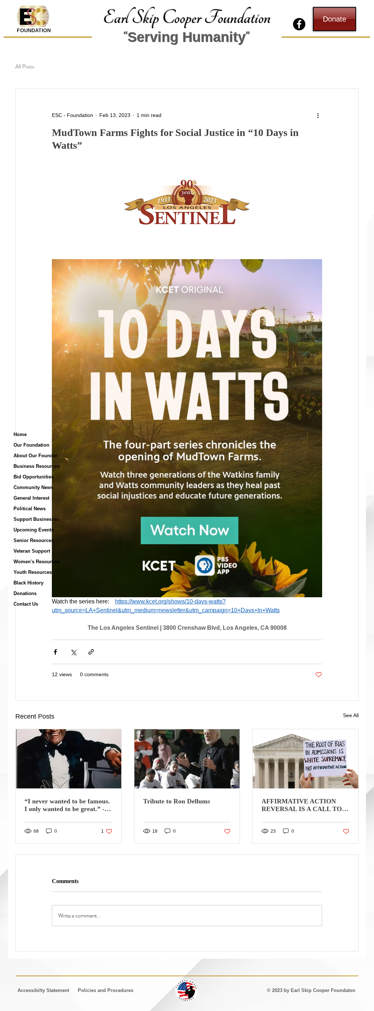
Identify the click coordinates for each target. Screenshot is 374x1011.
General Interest (31, 498)
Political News (30, 508)
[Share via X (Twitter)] (73, 651)
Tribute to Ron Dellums (176, 801)
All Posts (24, 67)
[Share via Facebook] (55, 651)
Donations (25, 593)
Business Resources (37, 466)
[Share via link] (91, 651)
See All (351, 715)
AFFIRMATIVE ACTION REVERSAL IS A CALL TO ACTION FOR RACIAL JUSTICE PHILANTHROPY (303, 805)
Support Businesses (36, 519)
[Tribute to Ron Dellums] (187, 758)
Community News (33, 487)
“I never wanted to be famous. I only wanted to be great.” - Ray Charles (67, 805)
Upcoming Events (34, 530)
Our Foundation (31, 445)
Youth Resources (33, 572)
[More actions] (317, 115)
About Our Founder (35, 455)
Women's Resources (37, 561)
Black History (28, 583)
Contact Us (26, 604)
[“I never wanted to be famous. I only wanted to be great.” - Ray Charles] (68, 758)
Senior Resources (34, 540)
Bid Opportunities (34, 477)
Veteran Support (32, 551)
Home (20, 434)
